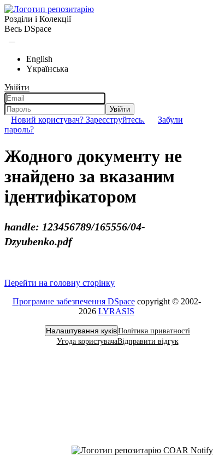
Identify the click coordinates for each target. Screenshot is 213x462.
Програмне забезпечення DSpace (74, 301)
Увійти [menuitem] (16, 87)
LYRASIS (116, 311)
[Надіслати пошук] (12, 42)
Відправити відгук (148, 341)
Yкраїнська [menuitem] (47, 68)
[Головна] (49, 9)
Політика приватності (154, 331)
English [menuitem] (39, 58)
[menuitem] (27, 29)
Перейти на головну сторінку (59, 282)
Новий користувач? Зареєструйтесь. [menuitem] (78, 119)
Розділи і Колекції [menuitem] (37, 19)
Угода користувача (87, 341)
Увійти (120, 109)
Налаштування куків (81, 330)
